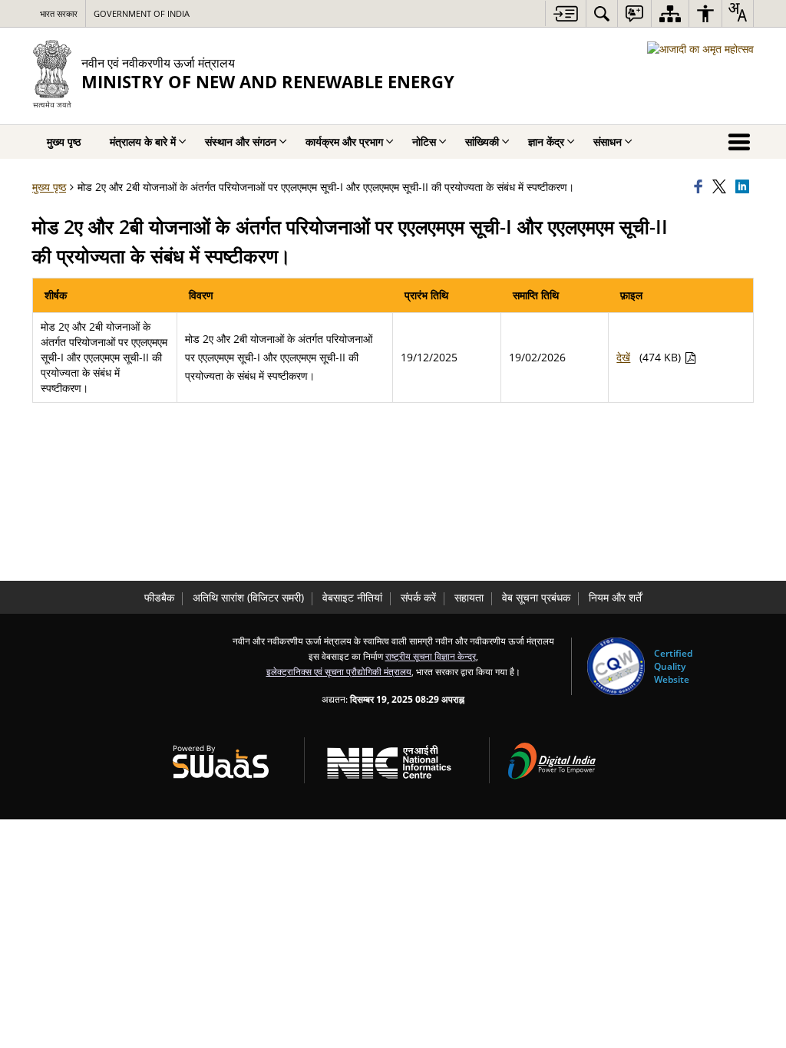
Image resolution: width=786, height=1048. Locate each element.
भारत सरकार (59, 13)
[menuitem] (601, 13)
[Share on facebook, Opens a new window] (701, 187)
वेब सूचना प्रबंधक (536, 597)
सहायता (469, 597)
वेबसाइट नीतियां (352, 597)
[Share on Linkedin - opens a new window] (744, 187)
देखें (623, 357)
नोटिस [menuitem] (424, 141)
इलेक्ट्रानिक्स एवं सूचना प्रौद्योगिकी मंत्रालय (338, 671)
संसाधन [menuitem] (607, 141)
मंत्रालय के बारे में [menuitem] (143, 141)
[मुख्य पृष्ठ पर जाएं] (565, 13)
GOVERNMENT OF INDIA (142, 13)
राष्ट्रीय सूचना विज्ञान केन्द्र (430, 656)
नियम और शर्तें (615, 597)
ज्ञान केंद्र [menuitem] (546, 141)
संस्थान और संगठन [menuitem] (240, 141)
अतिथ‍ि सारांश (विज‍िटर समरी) (248, 597)
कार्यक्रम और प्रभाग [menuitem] (344, 141)
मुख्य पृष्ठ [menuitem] (64, 141)
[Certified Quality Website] (616, 666)
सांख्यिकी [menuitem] (482, 141)
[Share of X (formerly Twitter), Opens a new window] (721, 187)
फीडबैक (159, 597)
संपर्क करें (418, 597)
